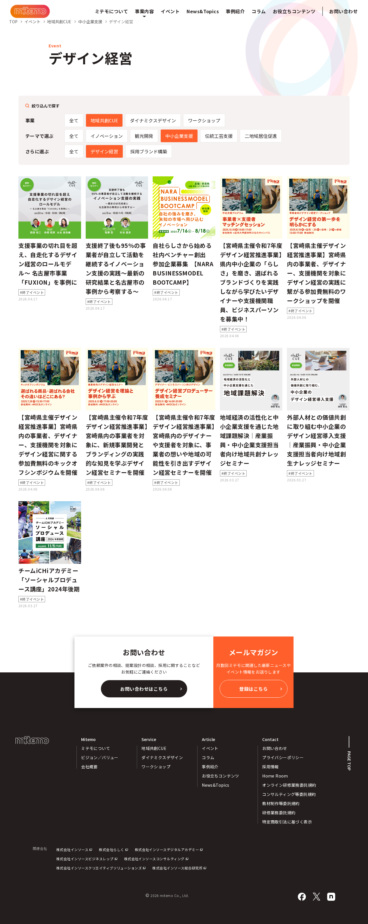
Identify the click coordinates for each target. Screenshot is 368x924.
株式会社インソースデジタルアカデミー (167, 849)
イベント (210, 748)
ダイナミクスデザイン (153, 120)
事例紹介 (210, 766)
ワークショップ (204, 120)
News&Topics (215, 785)
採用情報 (270, 766)
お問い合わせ (343, 11)
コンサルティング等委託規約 (289, 794)
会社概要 (89, 766)
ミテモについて (95, 748)
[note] (331, 897)
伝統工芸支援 (219, 135)
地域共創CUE (104, 120)
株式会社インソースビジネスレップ (85, 858)
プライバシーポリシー (283, 757)
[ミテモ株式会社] (30, 11)
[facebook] (302, 897)
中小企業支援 (179, 135)
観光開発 (144, 135)
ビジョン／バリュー (99, 757)
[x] (316, 897)
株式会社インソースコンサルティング (154, 858)
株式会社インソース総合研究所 (177, 867)
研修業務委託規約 (278, 812)
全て (73, 120)
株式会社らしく (111, 849)
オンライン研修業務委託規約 (289, 785)
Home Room (275, 776)
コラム (208, 757)
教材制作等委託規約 (281, 803)
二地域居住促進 (261, 135)
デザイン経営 (104, 151)
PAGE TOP (349, 761)
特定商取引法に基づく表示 (287, 822)
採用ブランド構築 (148, 151)
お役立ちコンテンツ (220, 776)
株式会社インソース (72, 849)
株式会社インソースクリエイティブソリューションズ (99, 867)
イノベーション (107, 135)
